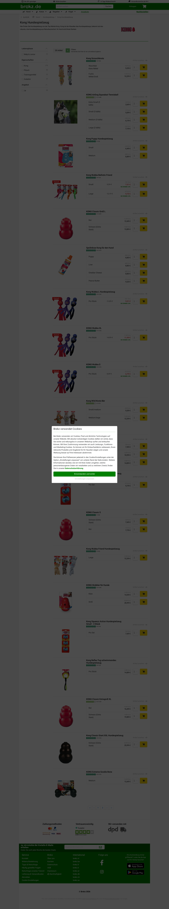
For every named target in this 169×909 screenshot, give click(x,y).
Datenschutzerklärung (74, 468)
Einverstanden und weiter (84, 474)
